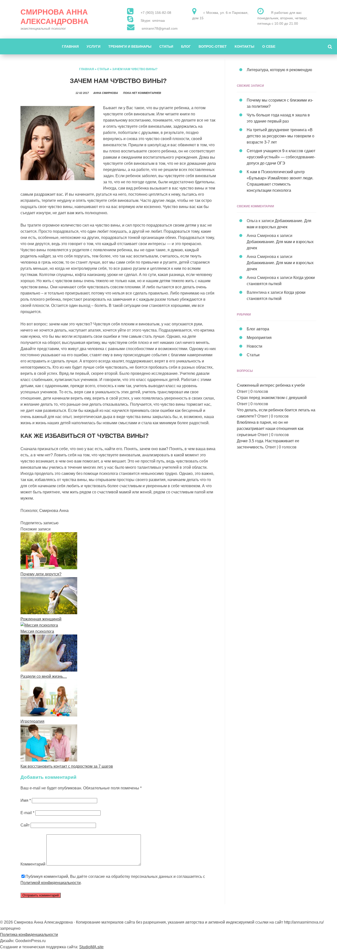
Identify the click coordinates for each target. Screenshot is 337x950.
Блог (186, 46)
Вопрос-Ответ (213, 46)
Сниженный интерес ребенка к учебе (271, 385)
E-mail (27, 813)
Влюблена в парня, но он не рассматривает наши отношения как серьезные (270, 428)
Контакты (244, 46)
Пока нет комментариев (142, 92)
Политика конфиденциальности (29, 934)
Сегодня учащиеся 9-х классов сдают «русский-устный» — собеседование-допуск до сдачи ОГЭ (281, 157)
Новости (254, 346)
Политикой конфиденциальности (50, 883)
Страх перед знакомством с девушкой (272, 398)
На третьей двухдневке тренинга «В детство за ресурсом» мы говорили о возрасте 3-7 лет (280, 136)
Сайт (25, 825)
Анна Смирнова (105, 92)
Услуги (93, 46)
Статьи (166, 46)
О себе (268, 46)
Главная (70, 46)
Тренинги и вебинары (129, 46)
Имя (25, 800)
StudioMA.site (91, 947)
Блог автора (258, 329)
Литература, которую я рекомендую (279, 70)
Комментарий (32, 864)
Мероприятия (259, 338)
